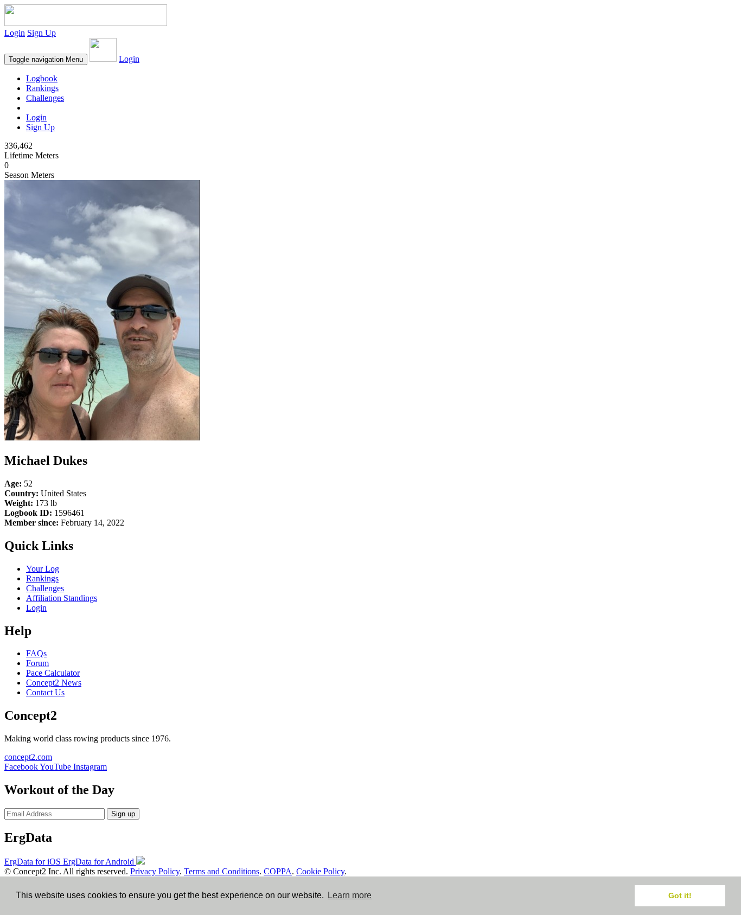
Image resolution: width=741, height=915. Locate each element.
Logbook (42, 78)
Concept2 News (53, 682)
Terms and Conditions (221, 871)
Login (14, 32)
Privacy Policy (155, 871)
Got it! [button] (680, 895)
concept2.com (28, 757)
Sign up (123, 814)
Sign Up (41, 32)
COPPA (278, 871)
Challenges (45, 98)
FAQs (36, 653)
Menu (46, 59)
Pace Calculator (53, 672)
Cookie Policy (320, 871)
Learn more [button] (350, 895)
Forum (37, 663)
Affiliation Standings (61, 598)
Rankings (42, 88)
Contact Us (45, 692)
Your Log (42, 568)
